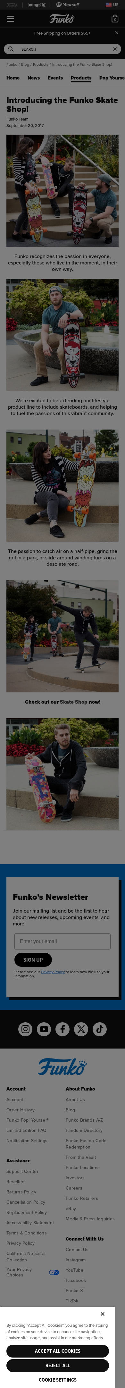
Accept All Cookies (57, 1351)
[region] (57, 1347)
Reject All (58, 1365)
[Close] (102, 1314)
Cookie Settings (58, 1380)
